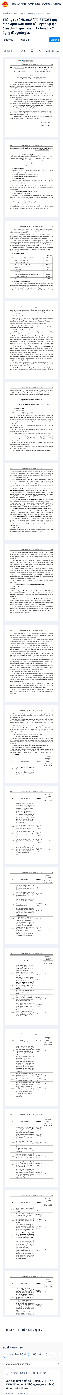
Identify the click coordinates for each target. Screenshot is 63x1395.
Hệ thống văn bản (43, 1354)
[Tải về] (40, 50)
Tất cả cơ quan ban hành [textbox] (17, 1364)
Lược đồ (8, 39)
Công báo (34, 4)
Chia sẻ (55, 39)
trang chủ (19, 4)
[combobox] (31, 1364)
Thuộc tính (24, 39)
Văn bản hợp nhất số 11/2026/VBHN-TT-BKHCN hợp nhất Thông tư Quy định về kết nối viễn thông (30, 1384)
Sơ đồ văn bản (13, 1347)
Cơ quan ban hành (16, 1354)
